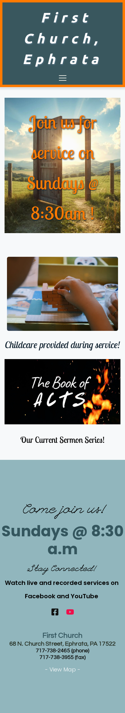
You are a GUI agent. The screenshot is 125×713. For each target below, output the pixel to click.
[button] (62, 78)
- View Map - (62, 669)
